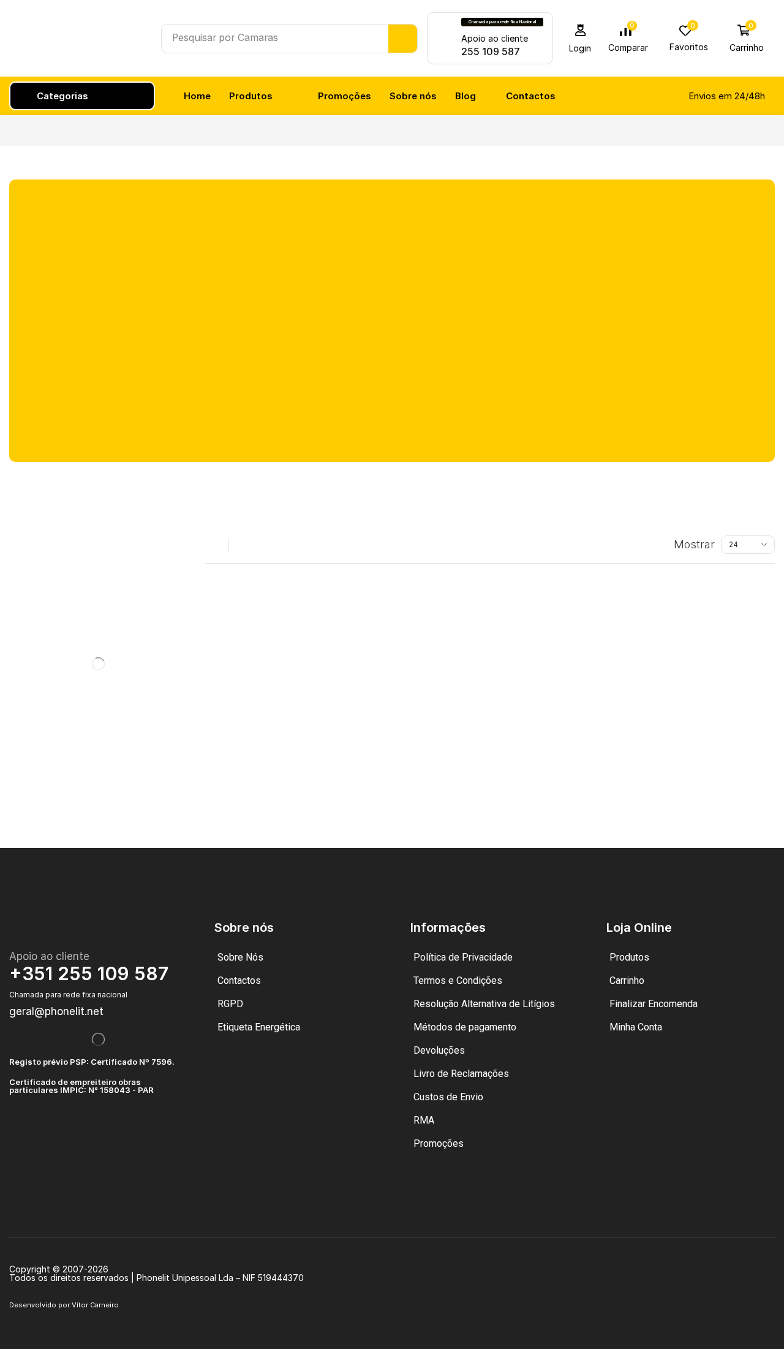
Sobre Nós (240, 957)
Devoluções (439, 1050)
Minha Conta (635, 1027)
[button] (580, 38)
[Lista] (242, 544)
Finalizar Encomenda (653, 1004)
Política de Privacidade (463, 957)
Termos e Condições (457, 980)
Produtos (629, 957)
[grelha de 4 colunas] (215, 544)
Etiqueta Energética (258, 1027)
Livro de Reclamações (461, 1073)
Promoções (438, 1143)
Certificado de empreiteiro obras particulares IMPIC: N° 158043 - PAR (81, 1086)
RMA (423, 1120)
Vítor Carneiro (95, 1305)
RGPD (230, 1004)
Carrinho (626, 980)
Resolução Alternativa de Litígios (484, 1004)
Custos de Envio (448, 1097)
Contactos (239, 980)
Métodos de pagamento (464, 1027)
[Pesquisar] (402, 39)
